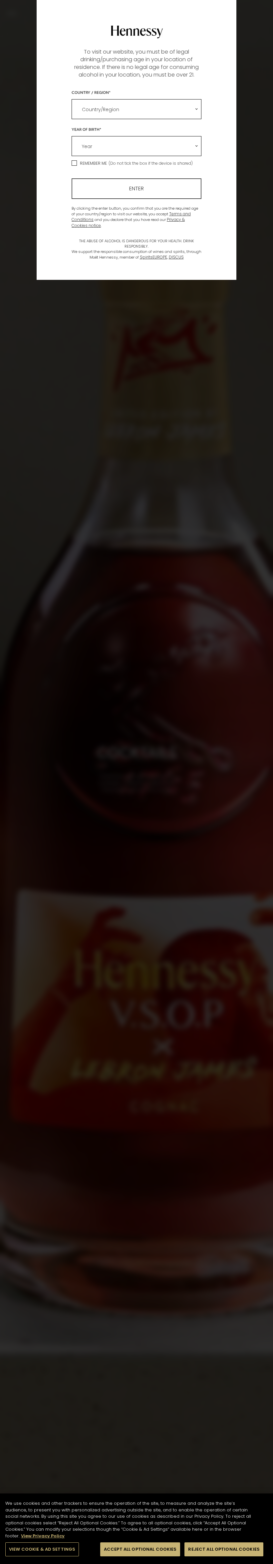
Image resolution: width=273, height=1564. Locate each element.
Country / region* (91, 92)
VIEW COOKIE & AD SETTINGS (42, 1549)
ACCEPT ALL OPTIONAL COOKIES (140, 1549)
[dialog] (136, 782)
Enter (136, 188)
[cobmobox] (136, 109)
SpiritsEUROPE (153, 257)
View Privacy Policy (43, 1536)
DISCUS (176, 257)
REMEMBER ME (93, 163)
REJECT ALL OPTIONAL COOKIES (224, 1549)
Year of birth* (86, 129)
